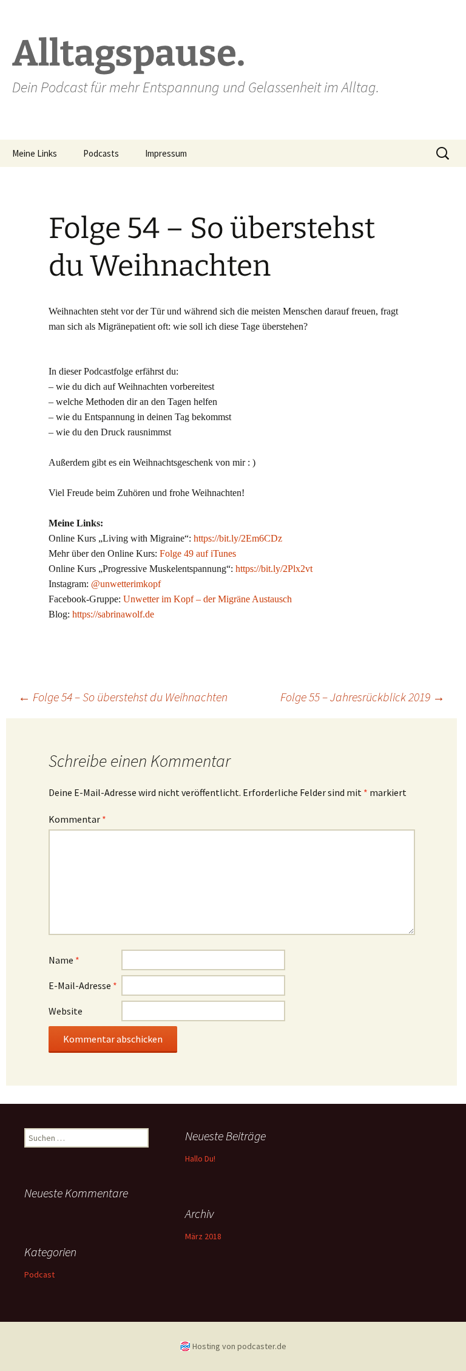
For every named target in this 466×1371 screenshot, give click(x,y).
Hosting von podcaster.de (239, 1346)
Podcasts (101, 153)
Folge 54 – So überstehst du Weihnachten (123, 696)
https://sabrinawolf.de (113, 614)
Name (64, 960)
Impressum (166, 153)
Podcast (39, 1274)
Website (66, 1011)
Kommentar (77, 819)
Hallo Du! (200, 1158)
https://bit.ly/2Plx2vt (273, 568)
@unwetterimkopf (126, 584)
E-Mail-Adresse (83, 985)
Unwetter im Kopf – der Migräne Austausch (207, 599)
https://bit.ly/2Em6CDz (238, 538)
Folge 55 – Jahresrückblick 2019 (362, 696)
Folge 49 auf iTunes (198, 553)
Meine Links (34, 153)
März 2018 (203, 1236)
